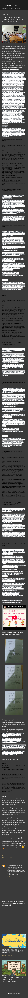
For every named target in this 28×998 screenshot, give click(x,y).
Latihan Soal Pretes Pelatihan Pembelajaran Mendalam (12, 951)
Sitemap (11, 8)
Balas (8, 876)
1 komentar (9, 955)
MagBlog (9, 865)
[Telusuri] (25, 2)
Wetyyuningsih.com (9, 5)
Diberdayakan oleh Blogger (15, 993)
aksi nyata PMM (8, 857)
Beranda (5, 8)
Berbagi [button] (4, 855)
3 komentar (9, 983)
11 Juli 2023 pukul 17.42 (17, 865)
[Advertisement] (14, 919)
